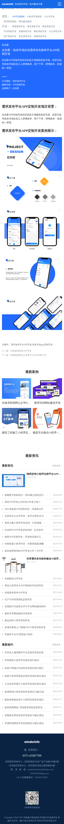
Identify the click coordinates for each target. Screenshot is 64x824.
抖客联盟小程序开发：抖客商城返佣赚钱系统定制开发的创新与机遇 (26, 544)
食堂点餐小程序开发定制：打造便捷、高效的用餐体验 (26, 523)
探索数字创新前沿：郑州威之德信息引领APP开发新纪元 (26, 495)
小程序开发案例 (34, 16)
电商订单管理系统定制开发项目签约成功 (25, 676)
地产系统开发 (10, 36)
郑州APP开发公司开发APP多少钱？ (23, 502)
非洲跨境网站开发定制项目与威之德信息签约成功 (26, 723)
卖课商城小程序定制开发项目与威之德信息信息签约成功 (26, 692)
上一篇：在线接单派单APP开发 (16, 351)
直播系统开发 (25, 31)
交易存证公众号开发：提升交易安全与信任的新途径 (26, 516)
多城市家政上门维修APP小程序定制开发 (25, 627)
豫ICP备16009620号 (28, 821)
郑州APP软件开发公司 (47, 821)
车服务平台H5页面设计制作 (19, 634)
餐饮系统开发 (40, 31)
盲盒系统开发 (25, 36)
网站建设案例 (25, 21)
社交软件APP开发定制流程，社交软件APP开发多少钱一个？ (26, 530)
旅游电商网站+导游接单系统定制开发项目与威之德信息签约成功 (26, 707)
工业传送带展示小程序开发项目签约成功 (25, 684)
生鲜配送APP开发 (14, 578)
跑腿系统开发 (40, 36)
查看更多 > (57, 466)
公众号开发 (49, 16)
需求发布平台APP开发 (21, 344)
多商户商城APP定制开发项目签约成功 (24, 668)
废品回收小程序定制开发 (17, 620)
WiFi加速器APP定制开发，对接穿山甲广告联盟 (26, 509)
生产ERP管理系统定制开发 (18, 599)
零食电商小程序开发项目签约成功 (22, 660)
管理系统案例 (10, 21)
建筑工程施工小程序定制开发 (16, 432)
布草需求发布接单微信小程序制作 (44, 558)
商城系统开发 (18, 26)
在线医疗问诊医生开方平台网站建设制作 (25, 606)
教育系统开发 (33, 26)
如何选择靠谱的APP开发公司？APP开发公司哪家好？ (26, 551)
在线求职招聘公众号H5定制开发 (16, 402)
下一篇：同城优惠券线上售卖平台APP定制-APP (24, 355)
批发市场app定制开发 (42, 344)
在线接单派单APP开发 (16, 592)
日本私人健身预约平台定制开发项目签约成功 (26, 652)
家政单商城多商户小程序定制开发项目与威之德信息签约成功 (26, 699)
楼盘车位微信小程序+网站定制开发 (47, 432)
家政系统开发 (48, 26)
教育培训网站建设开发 (47, 402)
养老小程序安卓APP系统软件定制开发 (24, 585)
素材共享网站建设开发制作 (18, 613)
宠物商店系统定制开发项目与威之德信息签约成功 (26, 715)
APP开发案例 (18, 16)
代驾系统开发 (10, 31)
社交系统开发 (55, 31)
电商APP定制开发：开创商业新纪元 (23, 537)
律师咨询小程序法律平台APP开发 (44, 474)
